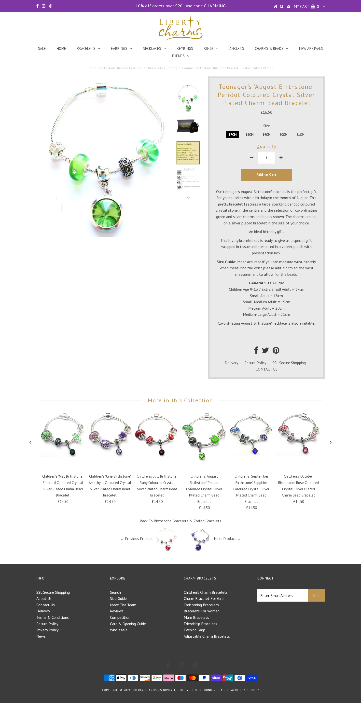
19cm (267, 135)
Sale (42, 48)
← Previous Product (136, 538)
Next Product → (227, 538)
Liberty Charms (144, 690)
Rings (209, 48)
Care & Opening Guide (128, 623)
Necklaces (152, 48)
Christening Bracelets (201, 604)
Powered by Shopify (243, 690)
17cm (233, 135)
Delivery (231, 362)
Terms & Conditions (52, 617)
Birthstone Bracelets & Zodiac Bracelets (131, 68)
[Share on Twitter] (265, 351)
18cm (250, 135)
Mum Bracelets (196, 617)
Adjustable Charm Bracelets (207, 636)
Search (115, 592)
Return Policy (255, 362)
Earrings (119, 48)
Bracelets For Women (202, 610)
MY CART (306, 6)
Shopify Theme (172, 690)
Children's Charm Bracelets (206, 592)
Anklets (236, 48)
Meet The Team (123, 604)
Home (61, 48)
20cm (283, 135)
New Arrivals (311, 48)
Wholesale (118, 629)
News (41, 636)
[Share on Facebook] (256, 351)
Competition (120, 617)
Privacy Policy (47, 629)
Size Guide (118, 598)
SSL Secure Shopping (289, 362)
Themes (178, 56)
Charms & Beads (269, 48)
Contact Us (45, 604)
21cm (300, 135)
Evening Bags (195, 629)
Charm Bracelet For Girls (204, 598)
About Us (44, 598)
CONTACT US (267, 369)
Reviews (117, 610)
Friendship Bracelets (200, 623)
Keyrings (185, 48)
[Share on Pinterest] (276, 351)
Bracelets (86, 48)
